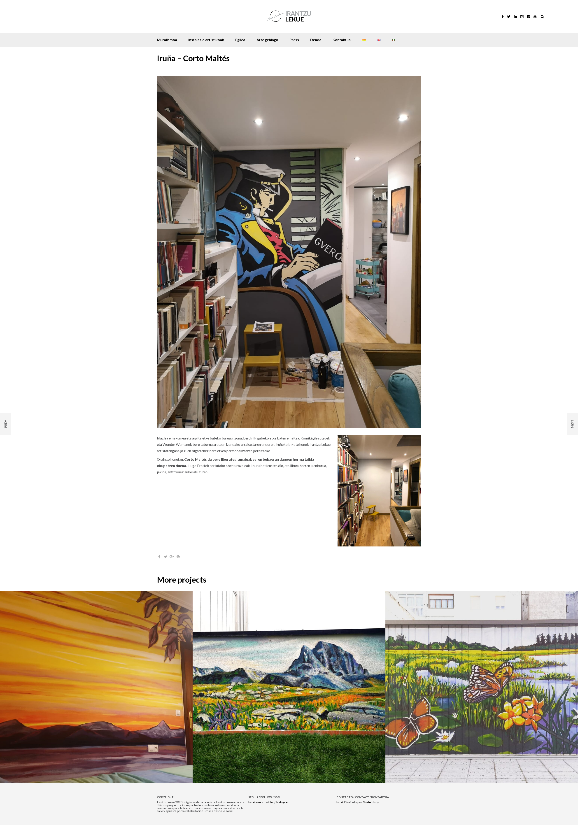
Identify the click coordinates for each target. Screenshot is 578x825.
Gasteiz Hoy (371, 802)
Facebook (254, 802)
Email (339, 802)
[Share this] (159, 556)
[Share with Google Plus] (172, 556)
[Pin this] (178, 556)
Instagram (282, 802)
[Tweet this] (165, 556)
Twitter (269, 802)
